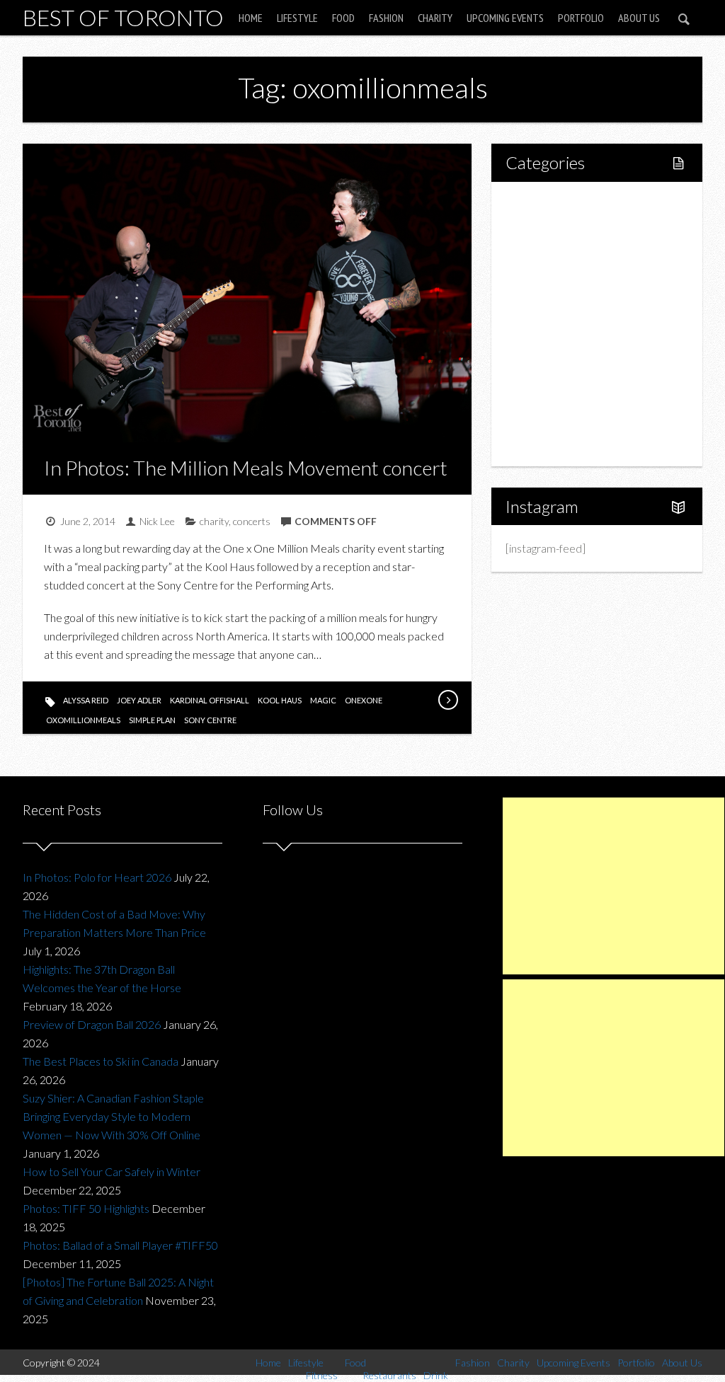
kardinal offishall (209, 700)
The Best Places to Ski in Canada (100, 1061)
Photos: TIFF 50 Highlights (86, 1208)
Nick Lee (157, 521)
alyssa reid (85, 700)
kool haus (280, 700)
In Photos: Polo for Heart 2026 (97, 877)
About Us (639, 18)
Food (343, 18)
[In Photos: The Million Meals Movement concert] (447, 699)
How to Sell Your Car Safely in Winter (111, 1171)
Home (251, 18)
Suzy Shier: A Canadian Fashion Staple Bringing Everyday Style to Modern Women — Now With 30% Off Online (113, 1116)
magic (323, 700)
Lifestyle (297, 18)
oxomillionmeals (83, 720)
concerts (251, 521)
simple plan (152, 720)
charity (214, 521)
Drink (549, 323)
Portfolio (581, 18)
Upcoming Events (505, 18)
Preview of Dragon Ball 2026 (92, 1024)
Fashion (386, 18)
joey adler (139, 700)
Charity (435, 18)
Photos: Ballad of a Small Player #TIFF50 (120, 1245)
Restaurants (565, 299)
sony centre (210, 720)
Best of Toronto (123, 17)
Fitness (553, 251)
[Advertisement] (613, 885)
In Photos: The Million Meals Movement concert (245, 468)
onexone (363, 700)
